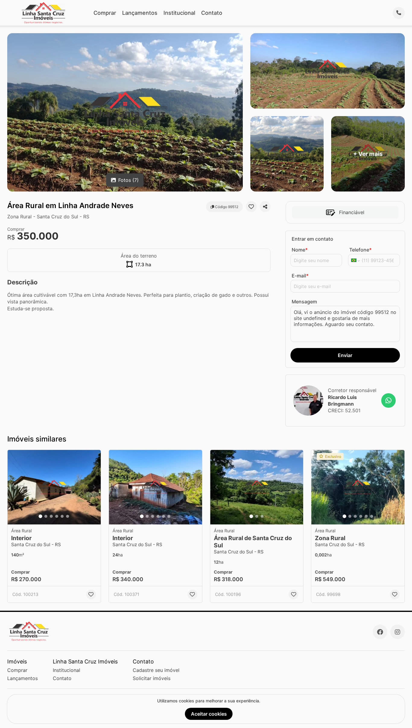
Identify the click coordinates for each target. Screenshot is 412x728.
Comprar (104, 13)
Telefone (360, 250)
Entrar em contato (312, 239)
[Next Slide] (94, 487)
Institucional (179, 13)
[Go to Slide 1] (40, 516)
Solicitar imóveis (151, 678)
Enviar (345, 355)
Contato (211, 13)
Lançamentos (139, 13)
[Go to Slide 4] (56, 516)
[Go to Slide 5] (62, 516)
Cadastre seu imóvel (156, 670)
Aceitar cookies (209, 714)
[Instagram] (397, 632)
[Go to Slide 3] (51, 516)
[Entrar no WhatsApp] (388, 400)
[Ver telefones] (399, 13)
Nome (300, 250)
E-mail (300, 276)
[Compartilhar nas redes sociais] (265, 206)
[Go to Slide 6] (67, 516)
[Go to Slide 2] (45, 516)
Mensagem (304, 302)
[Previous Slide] (14, 487)
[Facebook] (380, 632)
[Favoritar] (251, 206)
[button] (54, 487)
